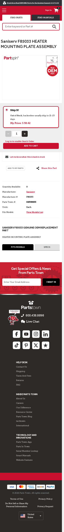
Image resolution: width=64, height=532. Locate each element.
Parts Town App (24, 442)
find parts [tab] (16, 17)
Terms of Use (16, 499)
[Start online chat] (14, 317)
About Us (20, 398)
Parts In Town (23, 446)
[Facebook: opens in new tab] (16, 334)
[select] (31, 516)
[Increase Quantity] (25, 134)
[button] (55, 59)
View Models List (34, 212)
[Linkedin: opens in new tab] (45, 334)
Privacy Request (45, 506)
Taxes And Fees (23, 376)
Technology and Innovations (26, 436)
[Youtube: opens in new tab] (26, 334)
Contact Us (21, 367)
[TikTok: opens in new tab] (16, 345)
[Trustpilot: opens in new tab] (45, 345)
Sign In (48, 10)
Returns (20, 380)
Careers (20, 403)
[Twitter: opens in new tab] (36, 345)
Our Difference (23, 407)
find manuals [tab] (46, 17)
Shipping (20, 371)
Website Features (24, 460)
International (22, 425)
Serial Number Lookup (27, 451)
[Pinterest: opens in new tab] (26, 345)
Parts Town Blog (24, 416)
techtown (20, 421)
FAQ (18, 385)
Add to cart (31, 146)
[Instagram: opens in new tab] (36, 334)
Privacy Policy (45, 499)
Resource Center (24, 412)
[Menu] (4, 10)
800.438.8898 (35, 315)
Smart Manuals (23, 455)
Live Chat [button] (32, 321)
